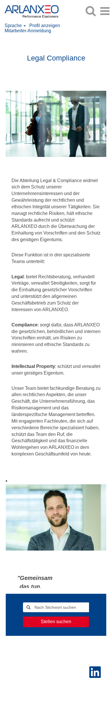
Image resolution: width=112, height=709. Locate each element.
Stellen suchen (56, 621)
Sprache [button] (14, 25)
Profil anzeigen (44, 25)
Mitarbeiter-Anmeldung (28, 30)
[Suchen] (90, 11)
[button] (105, 11)
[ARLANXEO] (29, 11)
